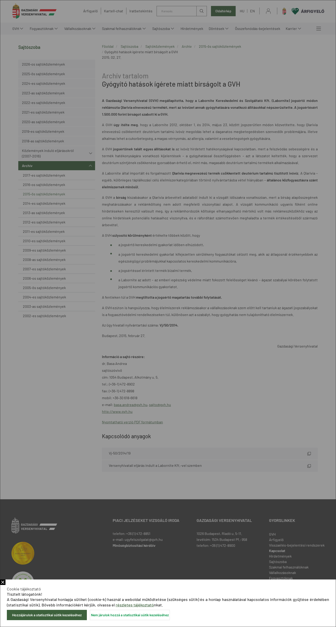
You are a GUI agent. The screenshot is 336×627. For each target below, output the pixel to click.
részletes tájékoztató (135, 604)
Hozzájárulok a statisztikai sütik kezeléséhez (47, 615)
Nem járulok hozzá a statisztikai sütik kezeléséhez (130, 615)
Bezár (2, 582)
